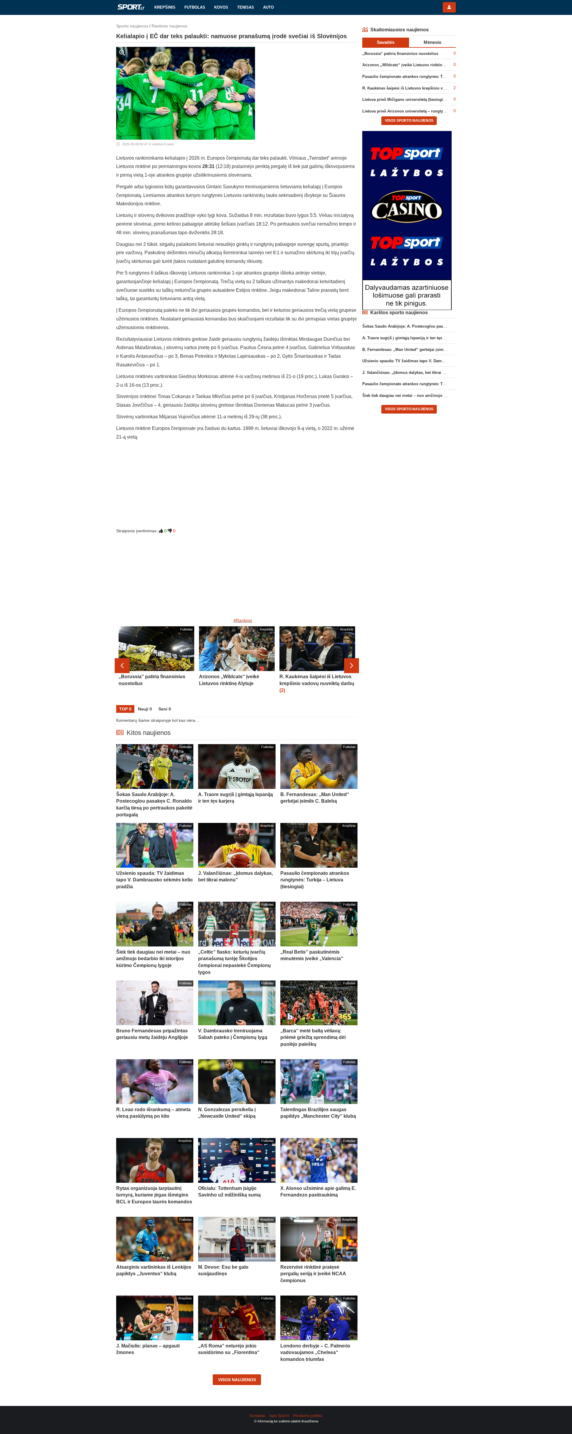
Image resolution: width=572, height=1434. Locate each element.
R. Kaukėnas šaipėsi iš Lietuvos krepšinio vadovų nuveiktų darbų (422, 88)
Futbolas (194, 7)
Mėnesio (432, 42)
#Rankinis (243, 620)
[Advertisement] (237, 486)
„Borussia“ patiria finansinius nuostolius (400, 53)
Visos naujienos (237, 1379)
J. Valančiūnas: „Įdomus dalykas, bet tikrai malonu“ (410, 372)
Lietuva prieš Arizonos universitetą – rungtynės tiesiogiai (415, 111)
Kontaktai (257, 1416)
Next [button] (351, 665)
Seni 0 (164, 709)
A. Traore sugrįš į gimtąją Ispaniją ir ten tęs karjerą (409, 338)
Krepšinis (164, 7)
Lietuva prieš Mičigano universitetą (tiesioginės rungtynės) (416, 99)
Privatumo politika (307, 1416)
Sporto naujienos (132, 26)
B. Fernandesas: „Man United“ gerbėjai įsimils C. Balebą (414, 349)
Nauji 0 (145, 709)
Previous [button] (122, 665)
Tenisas (245, 7)
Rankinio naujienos (169, 26)
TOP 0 (125, 709)
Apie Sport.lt (279, 1416)
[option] (156, 665)
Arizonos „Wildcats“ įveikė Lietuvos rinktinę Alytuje (410, 65)
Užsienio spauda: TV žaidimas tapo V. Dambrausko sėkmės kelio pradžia (429, 361)
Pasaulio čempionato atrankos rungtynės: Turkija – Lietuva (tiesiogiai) (426, 76)
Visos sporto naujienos (409, 120)
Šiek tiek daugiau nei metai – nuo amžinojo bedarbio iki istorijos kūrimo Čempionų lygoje (445, 395)
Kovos (221, 7)
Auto (268, 7)
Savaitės (385, 42)
